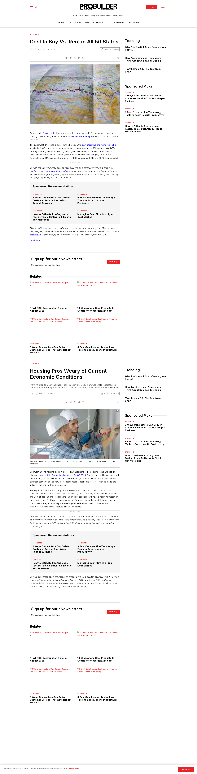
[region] (98, 769)
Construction (74, 22)
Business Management (95, 22)
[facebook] (66, 58)
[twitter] (75, 58)
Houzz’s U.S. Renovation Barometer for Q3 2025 (62, 470)
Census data (49, 133)
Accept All (185, 769)
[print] (118, 58)
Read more (35, 235)
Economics (34, 34)
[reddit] (79, 58)
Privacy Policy (74, 768)
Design (61, 22)
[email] (83, 58)
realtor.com (35, 230)
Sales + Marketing (116, 22)
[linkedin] (70, 58)
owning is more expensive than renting (49, 166)
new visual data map (80, 136)
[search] (36, 7)
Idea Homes (134, 22)
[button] (31, 7)
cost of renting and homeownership (99, 145)
